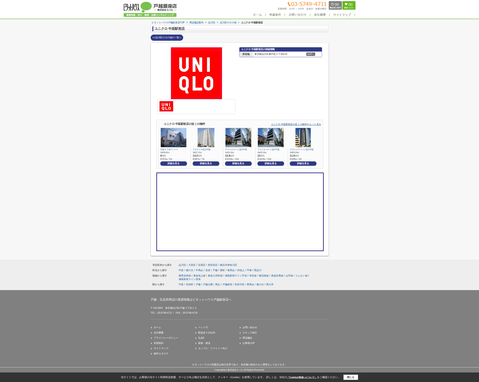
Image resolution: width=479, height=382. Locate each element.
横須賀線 (264, 275)
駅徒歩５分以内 (206, 332)
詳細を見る (173, 163)
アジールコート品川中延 (236, 149)
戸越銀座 (227, 284)
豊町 (223, 270)
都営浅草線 (185, 275)
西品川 (257, 270)
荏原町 (189, 284)
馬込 (217, 284)
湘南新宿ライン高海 (190, 279)
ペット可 (203, 327)
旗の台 (190, 270)
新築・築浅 (204, 343)
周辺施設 (247, 337)
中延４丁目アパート (169, 149)
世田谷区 (213, 265)
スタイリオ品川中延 (203, 149)
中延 (181, 270)
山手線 (290, 275)
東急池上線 (199, 275)
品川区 (182, 265)
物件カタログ (161, 353)
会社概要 (159, 332)
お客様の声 (248, 343)
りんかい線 (301, 275)
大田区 (192, 265)
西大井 (270, 284)
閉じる (350, 377)
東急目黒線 (277, 275)
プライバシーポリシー (166, 337)
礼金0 (201, 337)
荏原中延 (239, 284)
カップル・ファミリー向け (212, 348)
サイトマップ (161, 348)
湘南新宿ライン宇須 (236, 275)
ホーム (157, 327)
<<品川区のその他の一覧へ (166, 37)
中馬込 (200, 270)
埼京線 (253, 275)
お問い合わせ (249, 327)
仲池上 (241, 270)
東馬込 (231, 270)
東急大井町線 (215, 275)
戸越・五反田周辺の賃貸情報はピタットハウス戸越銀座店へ (191, 299)
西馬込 (250, 284)
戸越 (215, 270)
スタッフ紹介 (249, 332)
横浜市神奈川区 (228, 265)
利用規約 (159, 343)
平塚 (249, 270)
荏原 (208, 270)
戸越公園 (208, 284)
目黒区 (201, 265)
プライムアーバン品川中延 (302, 149)
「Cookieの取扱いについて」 (302, 377)
